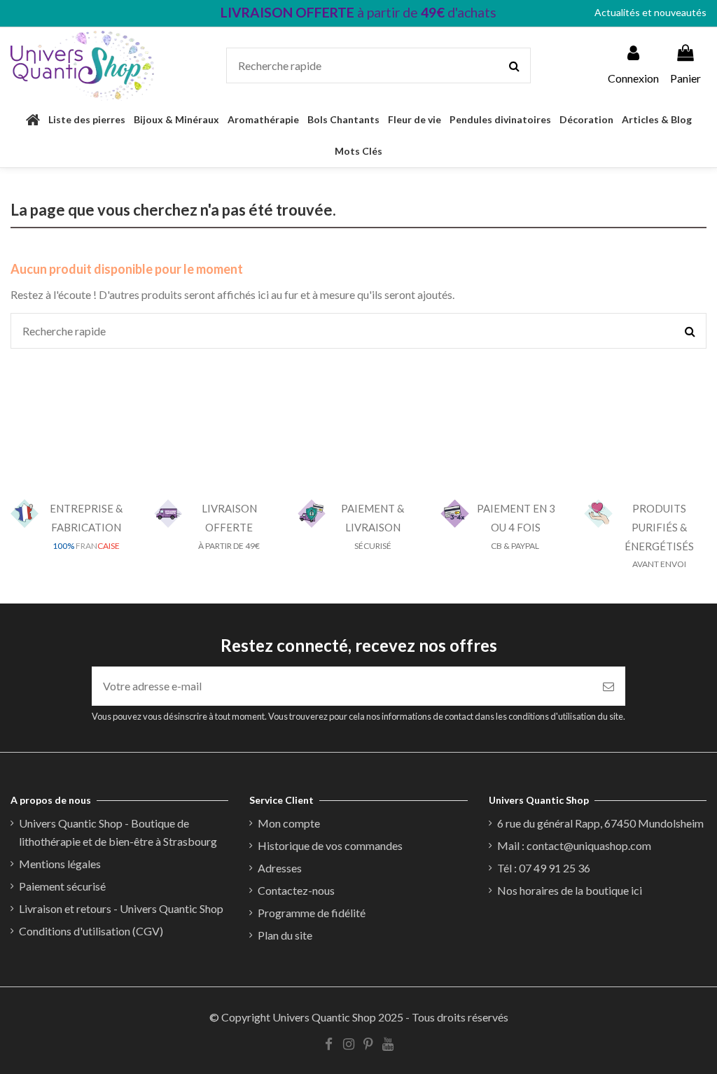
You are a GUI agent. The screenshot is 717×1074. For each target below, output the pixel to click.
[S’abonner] (608, 686)
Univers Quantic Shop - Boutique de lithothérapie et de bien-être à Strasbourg (118, 832)
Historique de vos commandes (330, 845)
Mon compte (289, 823)
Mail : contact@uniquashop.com (574, 845)
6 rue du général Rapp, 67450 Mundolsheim (600, 823)
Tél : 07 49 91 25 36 (543, 867)
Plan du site (285, 935)
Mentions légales (60, 863)
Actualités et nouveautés (650, 12)
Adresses (280, 867)
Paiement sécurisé (62, 886)
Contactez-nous (296, 890)
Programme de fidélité (312, 912)
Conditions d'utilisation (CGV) (91, 930)
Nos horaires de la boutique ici (569, 890)
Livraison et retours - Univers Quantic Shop (121, 908)
